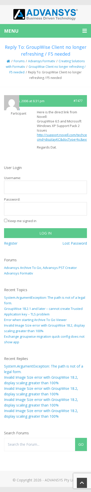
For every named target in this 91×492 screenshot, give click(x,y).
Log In (45, 233)
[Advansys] (45, 14)
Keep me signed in (22, 221)
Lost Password (74, 243)
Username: (12, 178)
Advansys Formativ (41, 61)
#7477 (78, 101)
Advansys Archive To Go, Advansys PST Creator (40, 267)
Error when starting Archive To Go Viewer (35, 319)
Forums (19, 61)
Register (10, 243)
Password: (12, 199)
